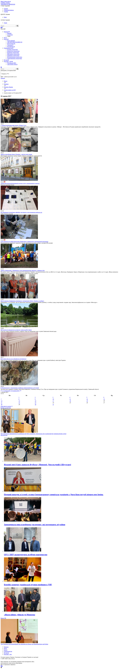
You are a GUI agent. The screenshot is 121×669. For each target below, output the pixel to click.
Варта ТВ (3, 618)
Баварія (9, 33)
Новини (6, 31)
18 (70, 401)
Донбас (6, 11)
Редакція (6, 60)
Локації (3, 78)
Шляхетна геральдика (13, 51)
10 (53, 399)
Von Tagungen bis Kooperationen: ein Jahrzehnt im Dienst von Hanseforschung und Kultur (24, 644)
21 (1, 402)
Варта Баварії (11, 40)
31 (53, 404)
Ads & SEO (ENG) (12, 64)
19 (87, 401)
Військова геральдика (13, 54)
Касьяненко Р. (11, 46)
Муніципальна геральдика (14, 57)
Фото (5, 37)
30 (35, 404)
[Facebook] (2, 27)
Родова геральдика (12, 49)
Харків (6, 8)
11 (70, 399)
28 (1, 404)
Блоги (5, 39)
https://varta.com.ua (6, 1)
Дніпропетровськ (9, 10)
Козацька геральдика (13, 52)
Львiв (5, 23)
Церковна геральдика (13, 55)
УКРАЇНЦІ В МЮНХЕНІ (8, 3)
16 (35, 401)
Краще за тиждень (6, 407)
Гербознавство (8, 48)
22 (19, 402)
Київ (5, 17)
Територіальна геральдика (14, 58)
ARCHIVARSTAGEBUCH (14, 42)
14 (1, 401)
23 (35, 402)
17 (53, 401)
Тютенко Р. (10, 45)
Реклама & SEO (11, 63)
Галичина (10, 34)
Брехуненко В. (11, 43)
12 (87, 399)
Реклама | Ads (8, 61)
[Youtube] (1, 27)
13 (104, 399)
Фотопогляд (4, 435)
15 (19, 401)
